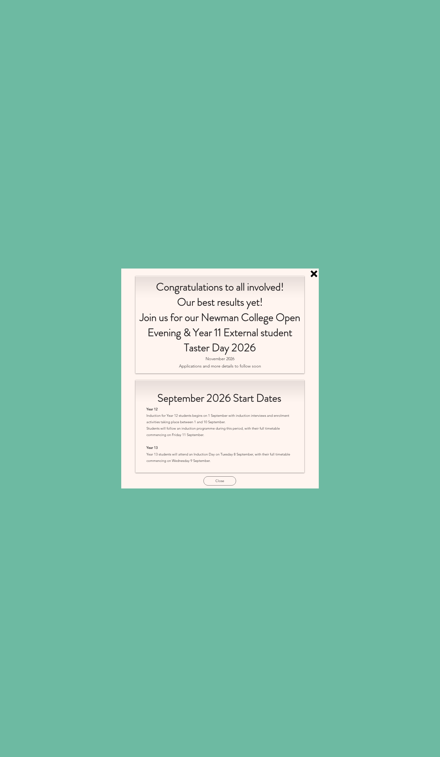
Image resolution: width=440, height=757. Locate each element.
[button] (314, 273)
